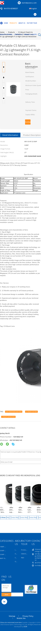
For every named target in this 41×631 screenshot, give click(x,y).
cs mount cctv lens (31, 412)
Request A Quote (30, 34)
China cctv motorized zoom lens (11, 622)
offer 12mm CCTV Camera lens (30, 512)
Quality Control (6, 34)
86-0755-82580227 (11, 8)
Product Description (32, 135)
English (34, 8)
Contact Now (28, 123)
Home (6, 23)
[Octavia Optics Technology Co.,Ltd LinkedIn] (35, 14)
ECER (25, 627)
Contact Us (18, 34)
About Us (21, 23)
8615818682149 (16, 440)
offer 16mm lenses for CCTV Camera (21, 513)
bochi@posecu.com (29, 3)
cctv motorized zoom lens (14, 412)
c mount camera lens (8, 417)
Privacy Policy (28, 616)
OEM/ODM (24, 554)
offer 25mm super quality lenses (11, 512)
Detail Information (10, 135)
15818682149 (18, 437)
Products (13, 23)
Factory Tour (32, 23)
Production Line (26, 550)
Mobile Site (21, 618)
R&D (22, 558)
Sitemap (12, 616)
